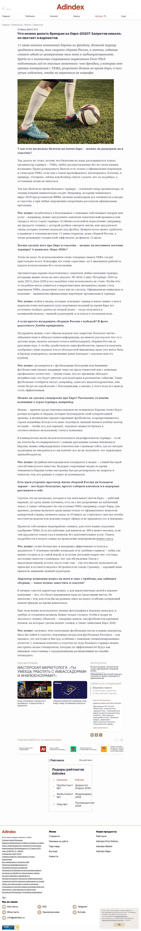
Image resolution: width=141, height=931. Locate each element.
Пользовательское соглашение (14, 868)
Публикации (16, 25)
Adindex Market (104, 846)
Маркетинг (38, 25)
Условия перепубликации (12, 840)
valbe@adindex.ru (100, 728)
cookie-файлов (120, 916)
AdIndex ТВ (100, 16)
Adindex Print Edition (107, 841)
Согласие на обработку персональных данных (21, 873)
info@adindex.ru (16, 917)
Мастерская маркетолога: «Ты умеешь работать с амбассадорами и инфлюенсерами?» (51, 672)
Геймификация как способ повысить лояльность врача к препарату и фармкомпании (106, 676)
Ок (119, 924)
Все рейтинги (85, 760)
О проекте (54, 836)
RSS (45, 906)
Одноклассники (51, 912)
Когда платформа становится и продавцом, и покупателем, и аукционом (31, 703)
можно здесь (104, 538)
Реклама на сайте (58, 841)
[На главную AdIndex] (70, 7)
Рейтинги (101, 836)
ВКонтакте (13, 912)
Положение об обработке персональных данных (21, 870)
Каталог (53, 851)
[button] (122, 740)
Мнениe (28, 25)
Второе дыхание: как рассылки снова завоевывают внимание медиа (104, 669)
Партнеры (54, 846)
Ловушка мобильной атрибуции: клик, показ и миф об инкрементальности (70, 702)
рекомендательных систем (112, 920)
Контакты (12, 906)
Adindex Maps (103, 851)
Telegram (82, 906)
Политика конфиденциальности (15, 865)
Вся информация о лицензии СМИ (15, 862)
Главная (5, 25)
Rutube (81, 912)
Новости (53, 856)
